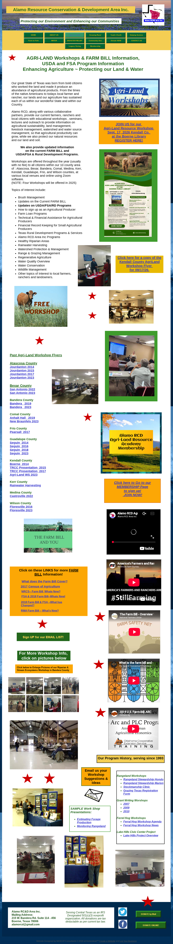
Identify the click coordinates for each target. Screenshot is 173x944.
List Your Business (128, 941)
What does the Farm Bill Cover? (45, 581)
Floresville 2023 (21, 510)
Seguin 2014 (19, 442)
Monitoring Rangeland (91, 826)
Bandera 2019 (20, 403)
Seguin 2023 (19, 453)
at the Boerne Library (129, 136)
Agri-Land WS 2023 (24, 474)
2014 (30, 367)
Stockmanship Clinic (137, 786)
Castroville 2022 (21, 496)
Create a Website (107, 941)
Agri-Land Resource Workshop (129, 128)
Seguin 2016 (19, 446)
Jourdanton (18, 367)
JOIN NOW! (132, 495)
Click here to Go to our (132, 483)
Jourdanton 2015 (22, 370)
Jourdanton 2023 (22, 377)
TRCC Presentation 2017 (28, 471)
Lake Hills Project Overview (140, 835)
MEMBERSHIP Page (132, 487)
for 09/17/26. (139, 270)
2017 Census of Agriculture (40, 586)
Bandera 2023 (20, 407)
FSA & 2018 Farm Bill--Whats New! (43, 596)
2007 (126, 804)
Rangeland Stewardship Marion (143, 783)
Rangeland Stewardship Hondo (143, 779)
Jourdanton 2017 (22, 374)
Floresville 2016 (21, 506)
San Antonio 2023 (22, 393)
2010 (126, 811)
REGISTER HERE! (129, 140)
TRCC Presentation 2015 (28, 467)
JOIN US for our (129, 124)
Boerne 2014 (19, 464)
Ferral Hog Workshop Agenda (142, 821)
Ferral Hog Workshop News (141, 825)
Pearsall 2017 (20, 432)
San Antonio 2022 (22, 389)
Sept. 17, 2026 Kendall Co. (129, 132)
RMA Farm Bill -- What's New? (40, 610)
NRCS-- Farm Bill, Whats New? (40, 591)
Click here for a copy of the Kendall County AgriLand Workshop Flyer (139, 262)
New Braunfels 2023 (24, 421)
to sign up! (132, 491)
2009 (126, 807)
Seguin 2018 (19, 450)
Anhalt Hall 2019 (22, 417)
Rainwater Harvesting (25, 485)
